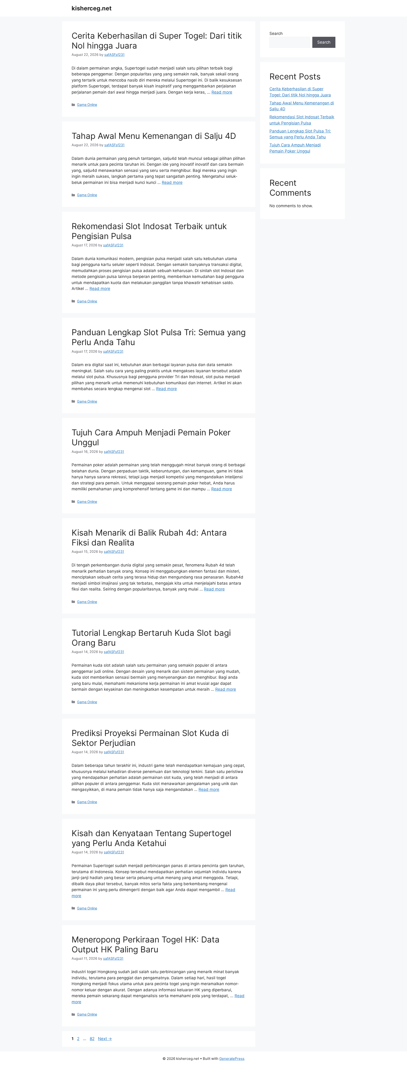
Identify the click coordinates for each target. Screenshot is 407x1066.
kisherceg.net (92, 8)
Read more (222, 92)
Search (276, 33)
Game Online (87, 105)
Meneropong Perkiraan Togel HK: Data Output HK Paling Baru (146, 944)
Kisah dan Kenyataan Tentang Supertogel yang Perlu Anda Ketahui (151, 838)
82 (93, 1038)
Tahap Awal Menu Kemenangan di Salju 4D (154, 136)
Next (105, 1038)
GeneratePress (231, 1058)
